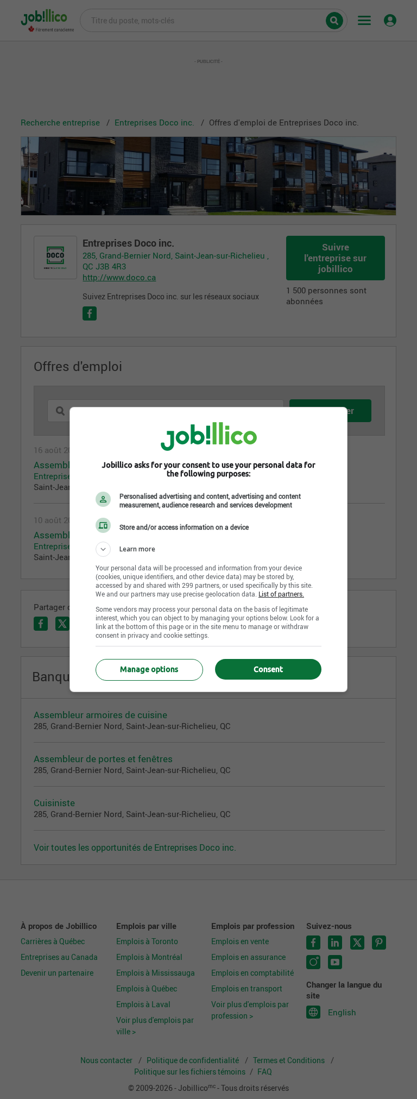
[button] (208, 549)
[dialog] (209, 549)
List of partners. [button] (281, 593)
